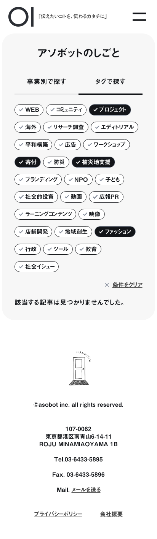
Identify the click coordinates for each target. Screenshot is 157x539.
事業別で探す (46, 81)
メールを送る (86, 490)
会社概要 (111, 514)
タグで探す (110, 81)
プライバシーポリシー (58, 514)
